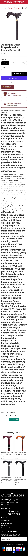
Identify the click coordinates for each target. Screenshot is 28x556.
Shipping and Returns (7, 523)
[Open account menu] (22, 8)
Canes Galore (11, 544)
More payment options (14, 82)
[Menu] (2, 8)
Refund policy (5, 525)
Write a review (14, 419)
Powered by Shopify (19, 544)
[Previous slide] (1, 2)
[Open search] (5, 8)
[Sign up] (25, 539)
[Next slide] (26, 2)
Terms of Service (6, 528)
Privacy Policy (5, 520)
